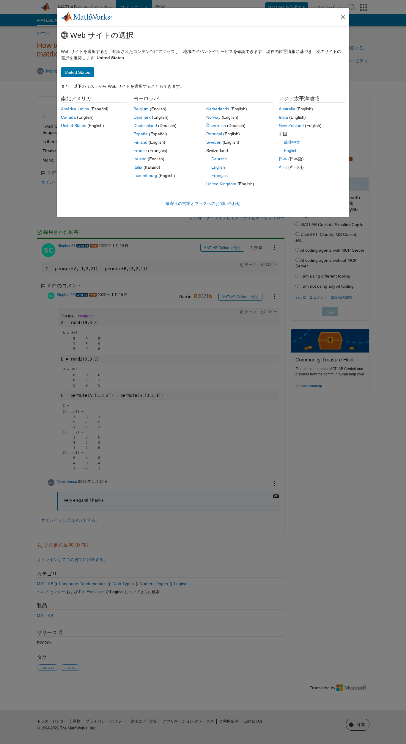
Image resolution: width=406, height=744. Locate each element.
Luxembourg (145, 175)
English (218, 167)
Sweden (213, 142)
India (283, 117)
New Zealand (291, 125)
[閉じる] (343, 17)
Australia (287, 108)
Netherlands (217, 108)
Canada (68, 117)
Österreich (216, 125)
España (140, 133)
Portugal (214, 133)
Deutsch (219, 158)
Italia (137, 167)
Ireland (140, 158)
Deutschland (145, 125)
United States (73, 125)
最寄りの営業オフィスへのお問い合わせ (203, 203)
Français (219, 175)
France (140, 150)
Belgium (141, 108)
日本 (283, 158)
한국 (283, 167)
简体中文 (292, 142)
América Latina (75, 108)
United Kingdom (221, 183)
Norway (213, 117)
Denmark (142, 117)
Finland (140, 142)
